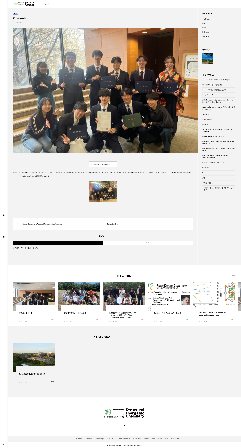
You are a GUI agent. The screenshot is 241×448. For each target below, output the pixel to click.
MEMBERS (78, 439)
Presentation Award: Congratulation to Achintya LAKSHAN (218, 142)
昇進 (203, 178)
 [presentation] (233, 275)
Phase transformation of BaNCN (213, 136)
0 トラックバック (148, 243)
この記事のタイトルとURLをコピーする (103, 164)
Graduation (206, 124)
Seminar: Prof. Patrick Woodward (213, 163)
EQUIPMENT (137, 439)
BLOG (153, 439)
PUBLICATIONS (111, 439)
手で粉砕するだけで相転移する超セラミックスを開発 (218, 189)
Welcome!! (205, 168)
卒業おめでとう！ (208, 183)
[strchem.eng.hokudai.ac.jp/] (24, 4)
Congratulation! (207, 95)
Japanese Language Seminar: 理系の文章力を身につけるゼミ (218, 108)
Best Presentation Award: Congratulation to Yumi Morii (218, 149)
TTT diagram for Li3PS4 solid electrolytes (216, 80)
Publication (206, 32)
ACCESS (146, 439)
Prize (204, 28)
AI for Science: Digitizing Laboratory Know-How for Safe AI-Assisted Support (218, 101)
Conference (206, 19)
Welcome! (205, 173)
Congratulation (207, 119)
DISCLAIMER (175, 439)
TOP (71, 439)
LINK (166, 439)
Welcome (205, 36)
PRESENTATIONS (124, 439)
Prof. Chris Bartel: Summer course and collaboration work (215, 157)
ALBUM (160, 439)
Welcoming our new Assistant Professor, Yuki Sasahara (217, 130)
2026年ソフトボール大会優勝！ (213, 85)
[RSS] (3, 444)
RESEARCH (88, 439)
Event (204, 23)
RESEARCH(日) (99, 439)
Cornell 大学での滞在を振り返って (214, 90)
